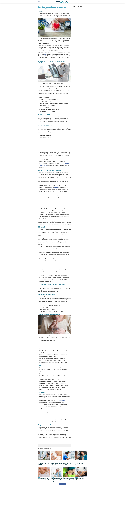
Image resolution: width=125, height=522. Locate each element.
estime (45, 54)
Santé (39, 477)
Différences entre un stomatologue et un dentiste (68, 463)
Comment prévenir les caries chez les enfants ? (80, 463)
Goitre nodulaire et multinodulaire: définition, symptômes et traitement (80, 480)
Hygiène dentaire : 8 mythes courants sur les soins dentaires (44, 480)
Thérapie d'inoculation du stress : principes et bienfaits (43, 463)
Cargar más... (62, 483)
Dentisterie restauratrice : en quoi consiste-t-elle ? (68, 480)
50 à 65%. (56, 187)
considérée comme (61, 400)
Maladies (39, 4)
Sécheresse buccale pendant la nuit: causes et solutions (56, 463)
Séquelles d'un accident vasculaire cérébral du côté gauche (56, 480)
